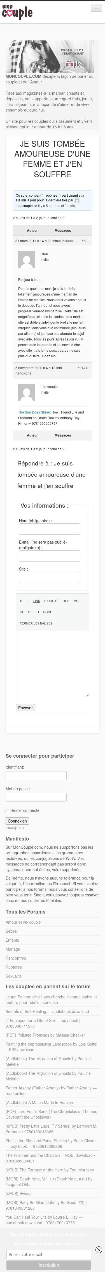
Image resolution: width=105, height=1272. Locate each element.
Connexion (17, 821)
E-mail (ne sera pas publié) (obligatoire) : (43, 544)
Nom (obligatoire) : (35, 520)
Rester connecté (24, 810)
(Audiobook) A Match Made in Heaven (39, 1102)
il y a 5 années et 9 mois (56, 205)
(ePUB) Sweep (19, 1193)
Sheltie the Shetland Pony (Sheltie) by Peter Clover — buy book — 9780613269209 (51, 1143)
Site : (23, 569)
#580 (86, 240)
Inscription (15, 827)
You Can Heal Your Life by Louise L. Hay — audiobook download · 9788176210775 (44, 1219)
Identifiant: (15, 767)
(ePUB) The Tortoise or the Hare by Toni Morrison (50, 1170)
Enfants (12, 940)
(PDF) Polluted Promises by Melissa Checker (45, 1035)
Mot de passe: (18, 788)
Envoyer (25, 707)
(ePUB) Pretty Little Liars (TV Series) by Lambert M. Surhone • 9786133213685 (51, 1128)
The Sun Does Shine (34, 412)
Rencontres (16, 958)
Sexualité (14, 976)
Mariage (13, 949)
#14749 (84, 367)
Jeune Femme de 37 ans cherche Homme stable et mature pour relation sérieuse (51, 999)
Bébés (11, 931)
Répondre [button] (66, 241)
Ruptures (14, 967)
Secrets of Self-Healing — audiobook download (47, 1011)
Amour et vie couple (23, 922)
